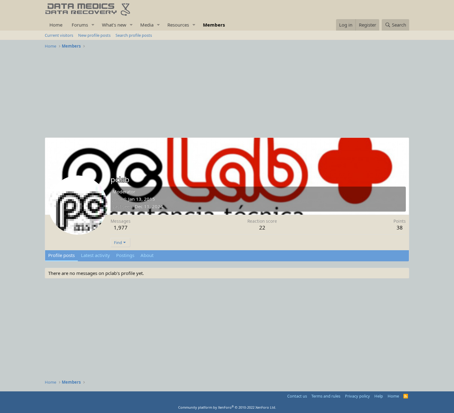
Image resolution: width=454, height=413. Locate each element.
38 (400, 227)
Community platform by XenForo (227, 407)
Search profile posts (134, 35)
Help (378, 396)
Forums (80, 25)
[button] (93, 25)
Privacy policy (357, 396)
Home (55, 25)
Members (214, 25)
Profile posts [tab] (61, 255)
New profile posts (94, 35)
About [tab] (147, 255)
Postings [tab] (125, 255)
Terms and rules (325, 396)
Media (146, 25)
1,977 (121, 227)
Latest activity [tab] (95, 255)
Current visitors (59, 35)
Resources (178, 25)
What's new (114, 25)
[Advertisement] (227, 94)
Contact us (297, 396)
